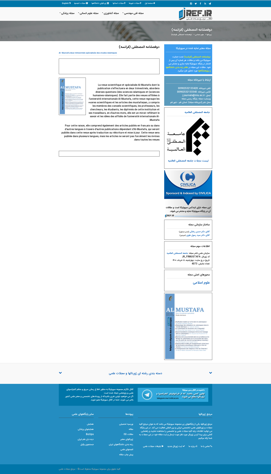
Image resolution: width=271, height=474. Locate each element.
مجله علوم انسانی (89, 13)
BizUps (90, 434)
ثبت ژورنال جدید (174, 446)
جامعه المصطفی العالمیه (197, 112)
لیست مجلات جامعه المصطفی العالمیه (188, 161)
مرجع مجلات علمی (67, 469)
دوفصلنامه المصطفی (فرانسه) (181, 34)
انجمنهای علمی (126, 449)
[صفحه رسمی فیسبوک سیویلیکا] (200, 4)
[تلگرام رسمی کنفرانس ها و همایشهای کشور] (209, 4)
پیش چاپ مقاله (126, 455)
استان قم (183, 102)
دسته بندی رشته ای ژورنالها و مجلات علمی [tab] (135, 373)
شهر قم (173, 102)
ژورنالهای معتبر (126, 439)
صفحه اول (149, 3)
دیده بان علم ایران (86, 439)
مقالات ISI (128, 434)
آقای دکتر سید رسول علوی (198, 235)
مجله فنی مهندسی (133, 13)
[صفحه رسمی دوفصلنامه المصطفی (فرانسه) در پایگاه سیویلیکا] (188, 194)
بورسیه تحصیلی (126, 424)
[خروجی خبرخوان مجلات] (205, 4)
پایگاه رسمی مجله (189, 99)
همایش (90, 424)
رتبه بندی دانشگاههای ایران (121, 444)
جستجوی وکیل (87, 444)
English (65, 3)
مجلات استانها (118, 3)
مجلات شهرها (134, 3)
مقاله (131, 429)
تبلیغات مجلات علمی (152, 446)
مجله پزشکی (67, 13)
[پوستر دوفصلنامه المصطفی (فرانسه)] (188, 326)
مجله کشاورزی (111, 13)
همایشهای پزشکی (86, 429)
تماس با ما (205, 446)
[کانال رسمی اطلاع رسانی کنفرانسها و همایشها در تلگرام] (173, 395)
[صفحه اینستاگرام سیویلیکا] (191, 4)
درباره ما (192, 446)
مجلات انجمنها (79, 3)
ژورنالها (209, 34)
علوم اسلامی (199, 34)
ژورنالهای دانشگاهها (99, 3)
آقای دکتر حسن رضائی (200, 232)
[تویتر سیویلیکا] (195, 4)
